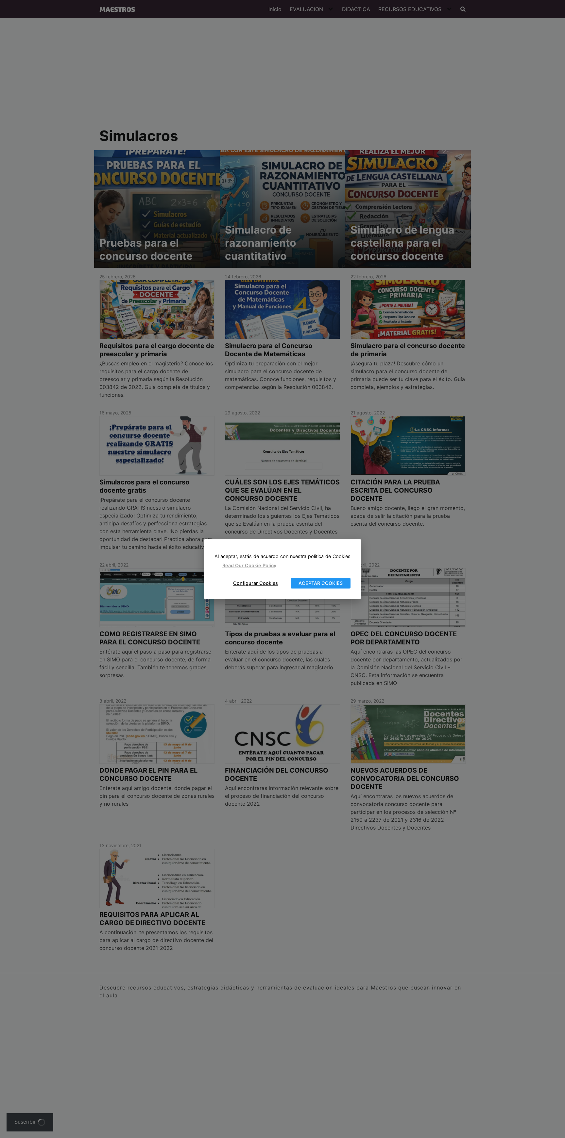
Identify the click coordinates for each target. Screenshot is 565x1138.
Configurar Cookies (255, 583)
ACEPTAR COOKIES (321, 583)
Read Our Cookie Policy (249, 566)
